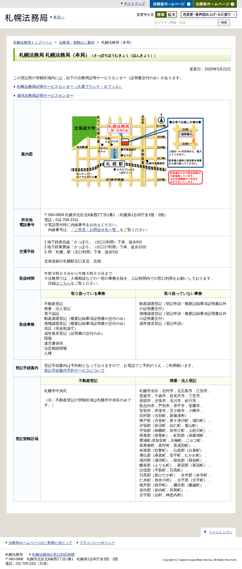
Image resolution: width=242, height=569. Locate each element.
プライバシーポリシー (97, 543)
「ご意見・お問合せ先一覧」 (95, 230)
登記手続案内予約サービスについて (74, 370)
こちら (65, 283)
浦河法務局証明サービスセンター (45, 96)
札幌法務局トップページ (32, 42)
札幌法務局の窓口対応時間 (53, 554)
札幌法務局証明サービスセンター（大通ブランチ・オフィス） (70, 87)
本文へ (59, 17)
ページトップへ (220, 532)
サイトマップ (134, 3)
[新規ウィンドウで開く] (215, 4)
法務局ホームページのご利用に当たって (40, 543)
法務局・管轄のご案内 (77, 42)
